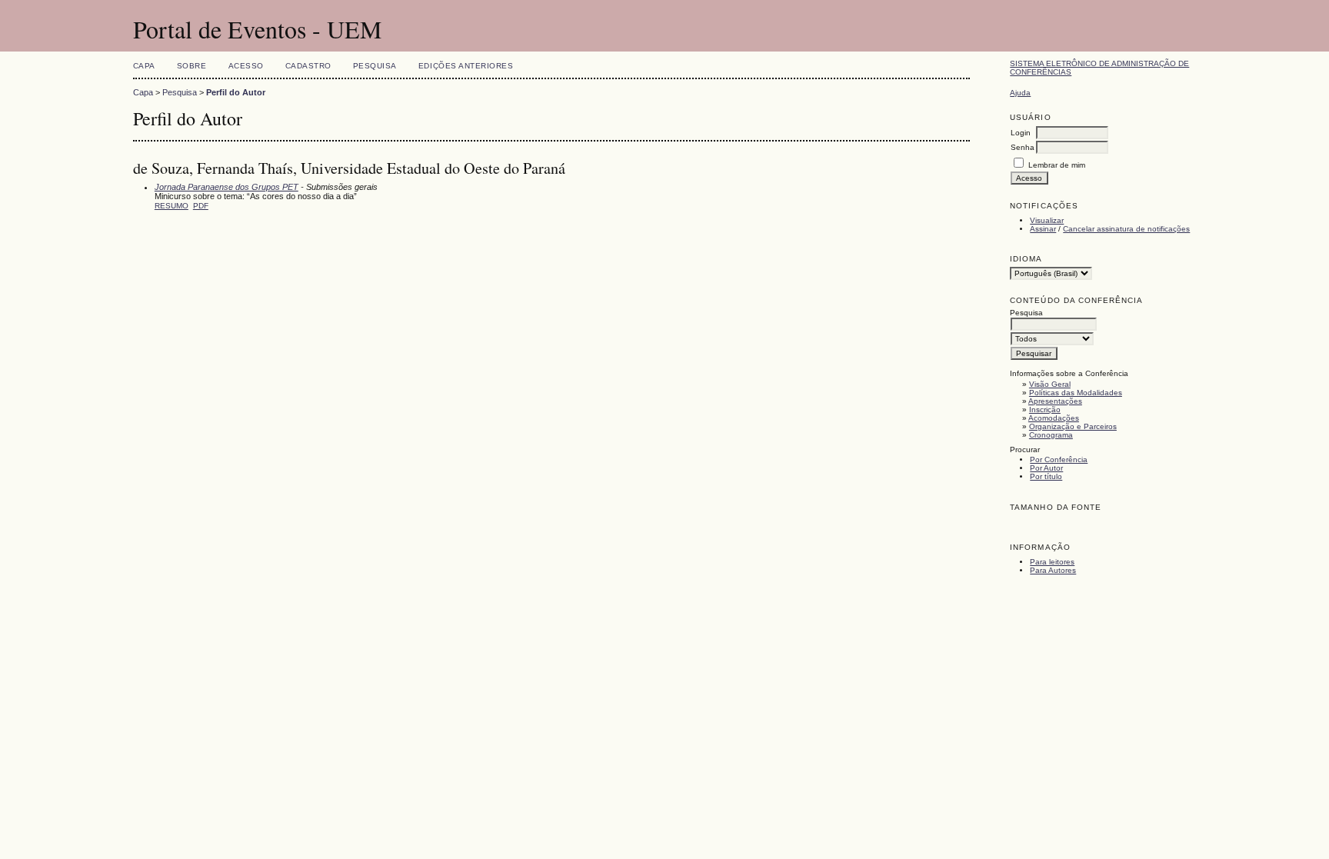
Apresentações (1055, 401)
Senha (1022, 147)
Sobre (192, 66)
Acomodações (1053, 418)
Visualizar (1047, 220)
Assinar (1043, 229)
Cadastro (308, 66)
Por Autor (1046, 468)
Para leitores (1052, 562)
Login (1021, 132)
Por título (1046, 476)
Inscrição (1045, 409)
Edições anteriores (465, 66)
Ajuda (1020, 92)
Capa (144, 66)
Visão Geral (1050, 384)
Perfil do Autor (235, 92)
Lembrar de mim (1056, 165)
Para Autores (1053, 570)
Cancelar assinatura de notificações (1126, 229)
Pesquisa (375, 66)
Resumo (171, 205)
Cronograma (1051, 435)
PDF (200, 205)
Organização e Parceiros (1073, 426)
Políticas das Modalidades (1075, 392)
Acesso (246, 66)
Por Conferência (1059, 459)
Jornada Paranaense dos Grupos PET (226, 186)
